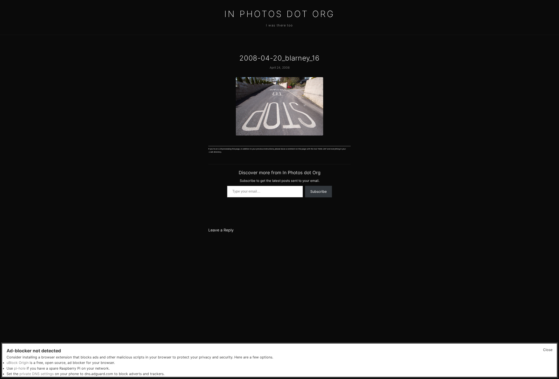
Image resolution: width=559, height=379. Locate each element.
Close (547, 350)
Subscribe (318, 191)
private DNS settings (36, 374)
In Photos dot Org (279, 14)
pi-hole (20, 368)
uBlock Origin (18, 362)
